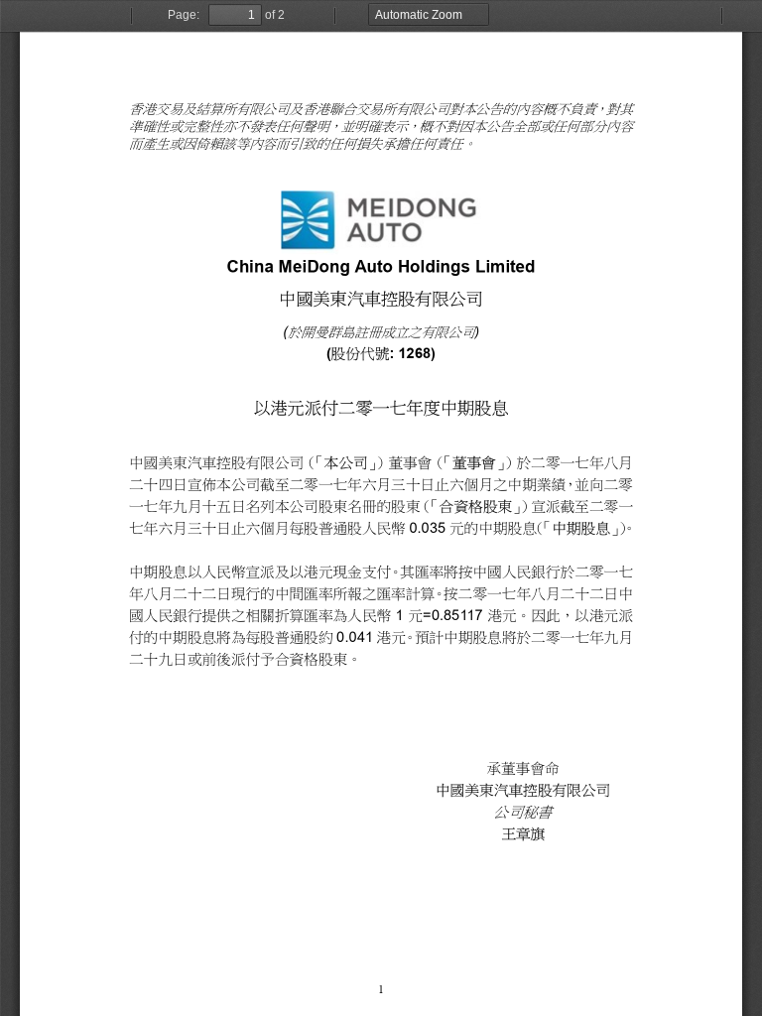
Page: (183, 15)
